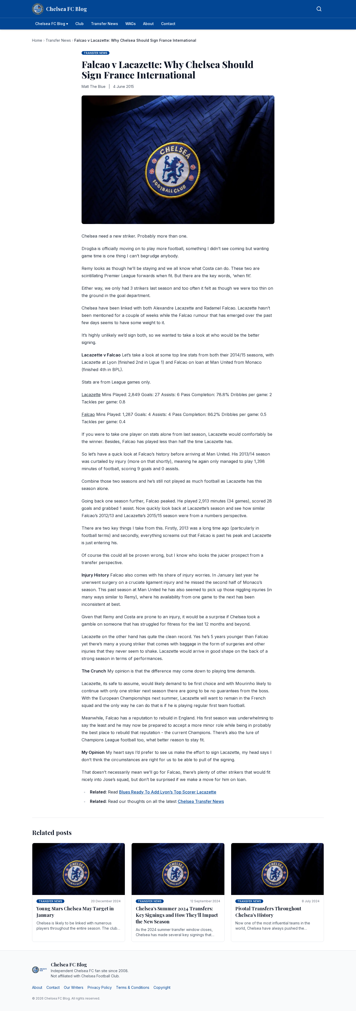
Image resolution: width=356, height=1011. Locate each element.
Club (79, 23)
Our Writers (73, 987)
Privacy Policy (100, 987)
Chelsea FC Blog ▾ (51, 23)
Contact (168, 23)
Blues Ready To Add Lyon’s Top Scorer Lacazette (167, 792)
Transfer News (104, 23)
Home (37, 40)
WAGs (130, 23)
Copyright (162, 987)
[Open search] (319, 9)
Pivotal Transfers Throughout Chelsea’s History (268, 911)
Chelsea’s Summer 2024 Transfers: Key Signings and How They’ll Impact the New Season (177, 915)
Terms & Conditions (132, 987)
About (148, 23)
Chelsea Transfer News (201, 801)
